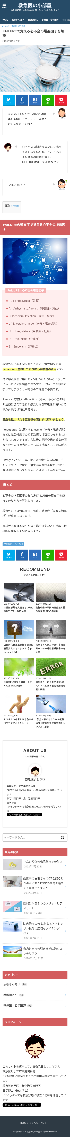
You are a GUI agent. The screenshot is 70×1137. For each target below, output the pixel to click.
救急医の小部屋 (35, 5)
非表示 (15, 205)
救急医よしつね (35, 779)
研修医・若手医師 (50, 20)
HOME (5, 20)
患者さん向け (18, 20)
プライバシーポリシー (39, 1123)
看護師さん (33, 20)
